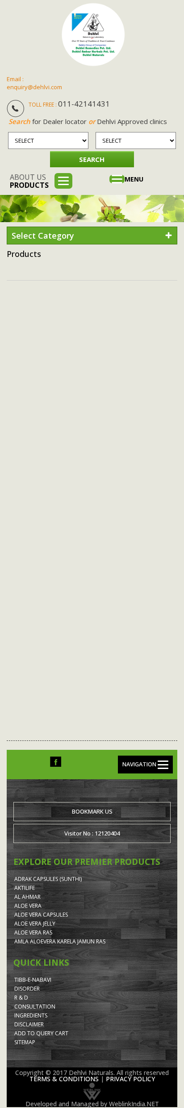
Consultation (34, 1006)
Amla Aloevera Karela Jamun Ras (59, 941)
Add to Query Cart (41, 1033)
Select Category (43, 236)
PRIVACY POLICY (130, 1079)
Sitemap (24, 1042)
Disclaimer (29, 1024)
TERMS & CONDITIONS (64, 1079)
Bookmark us (92, 811)
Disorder (27, 988)
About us (29, 181)
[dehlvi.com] (93, 34)
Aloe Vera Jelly (34, 923)
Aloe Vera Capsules (41, 914)
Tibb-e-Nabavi (32, 980)
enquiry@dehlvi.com (34, 87)
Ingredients (30, 1015)
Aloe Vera (28, 906)
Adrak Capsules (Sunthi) (48, 879)
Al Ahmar (27, 897)
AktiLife (24, 888)
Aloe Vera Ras (33, 932)
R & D (21, 997)
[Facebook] (55, 761)
